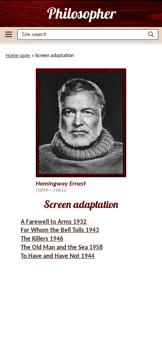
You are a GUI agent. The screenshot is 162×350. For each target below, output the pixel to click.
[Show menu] (8, 34)
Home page (18, 56)
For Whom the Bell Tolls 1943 (60, 230)
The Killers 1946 (42, 239)
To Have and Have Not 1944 (58, 256)
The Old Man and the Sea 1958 (62, 247)
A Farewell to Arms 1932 (54, 222)
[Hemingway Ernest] (81, 14)
